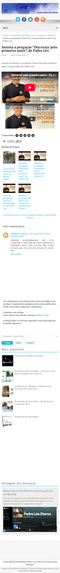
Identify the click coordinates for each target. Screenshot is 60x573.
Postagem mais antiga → (46, 215)
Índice (18, 343)
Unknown (15, 234)
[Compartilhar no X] (14, 141)
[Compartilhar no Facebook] (17, 141)
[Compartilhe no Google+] (24, 135)
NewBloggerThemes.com (47, 569)
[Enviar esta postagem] (4, 141)
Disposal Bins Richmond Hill (30, 571)
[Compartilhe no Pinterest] (28, 135)
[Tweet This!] (20, 135)
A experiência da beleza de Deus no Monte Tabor (9, 172)
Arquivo (30, 343)
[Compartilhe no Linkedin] (32, 135)
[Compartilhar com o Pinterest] (20, 141)
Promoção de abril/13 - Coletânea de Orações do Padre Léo (33, 387)
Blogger (30, 564)
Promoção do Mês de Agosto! (29, 356)
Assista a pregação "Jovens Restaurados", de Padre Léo (9, 202)
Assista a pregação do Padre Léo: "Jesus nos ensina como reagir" (24, 202)
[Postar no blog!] (11, 141)
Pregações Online (45, 35)
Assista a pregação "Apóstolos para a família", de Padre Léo (39, 169)
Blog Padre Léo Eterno (32, 562)
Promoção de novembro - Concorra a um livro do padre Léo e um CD (35, 372)
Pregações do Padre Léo (23, 35)
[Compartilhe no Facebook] (16, 135)
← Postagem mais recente (14, 215)
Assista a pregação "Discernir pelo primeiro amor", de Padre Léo (29, 49)
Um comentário (18, 55)
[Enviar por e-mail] (8, 141)
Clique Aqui (43, 315)
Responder (16, 254)
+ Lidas (7, 343)
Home (5, 35)
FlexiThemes (15, 569)
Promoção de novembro (27, 417)
